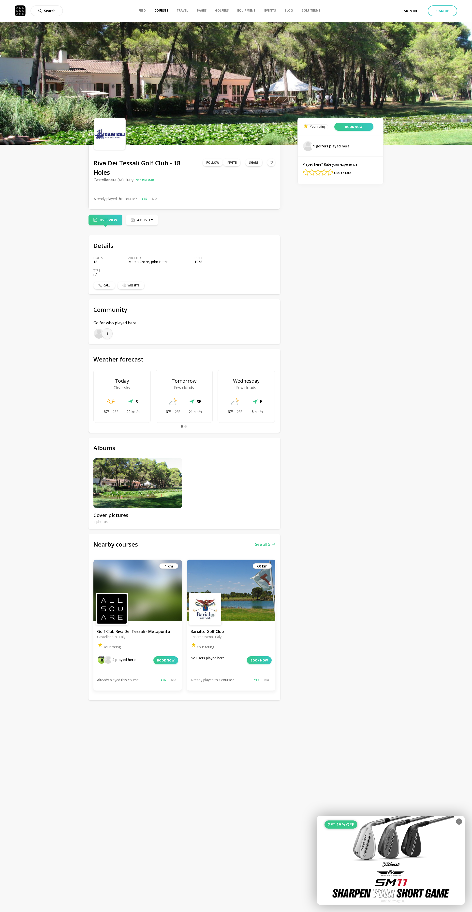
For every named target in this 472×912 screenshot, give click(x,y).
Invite (232, 162)
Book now (166, 660)
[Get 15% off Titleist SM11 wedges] (391, 860)
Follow (212, 162)
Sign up (442, 11)
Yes (144, 199)
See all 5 (262, 544)
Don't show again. (392, 901)
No (154, 199)
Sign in (410, 11)
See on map (145, 180)
